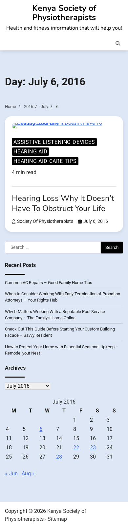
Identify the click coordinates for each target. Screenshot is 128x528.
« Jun (11, 473)
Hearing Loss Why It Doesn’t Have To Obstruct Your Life (63, 203)
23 (93, 447)
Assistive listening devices (54, 142)
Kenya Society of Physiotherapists (64, 13)
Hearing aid (30, 151)
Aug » (28, 473)
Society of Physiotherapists (45, 221)
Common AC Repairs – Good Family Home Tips (48, 282)
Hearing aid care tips (45, 161)
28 (59, 457)
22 (76, 447)
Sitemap (57, 519)
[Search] (118, 43)
